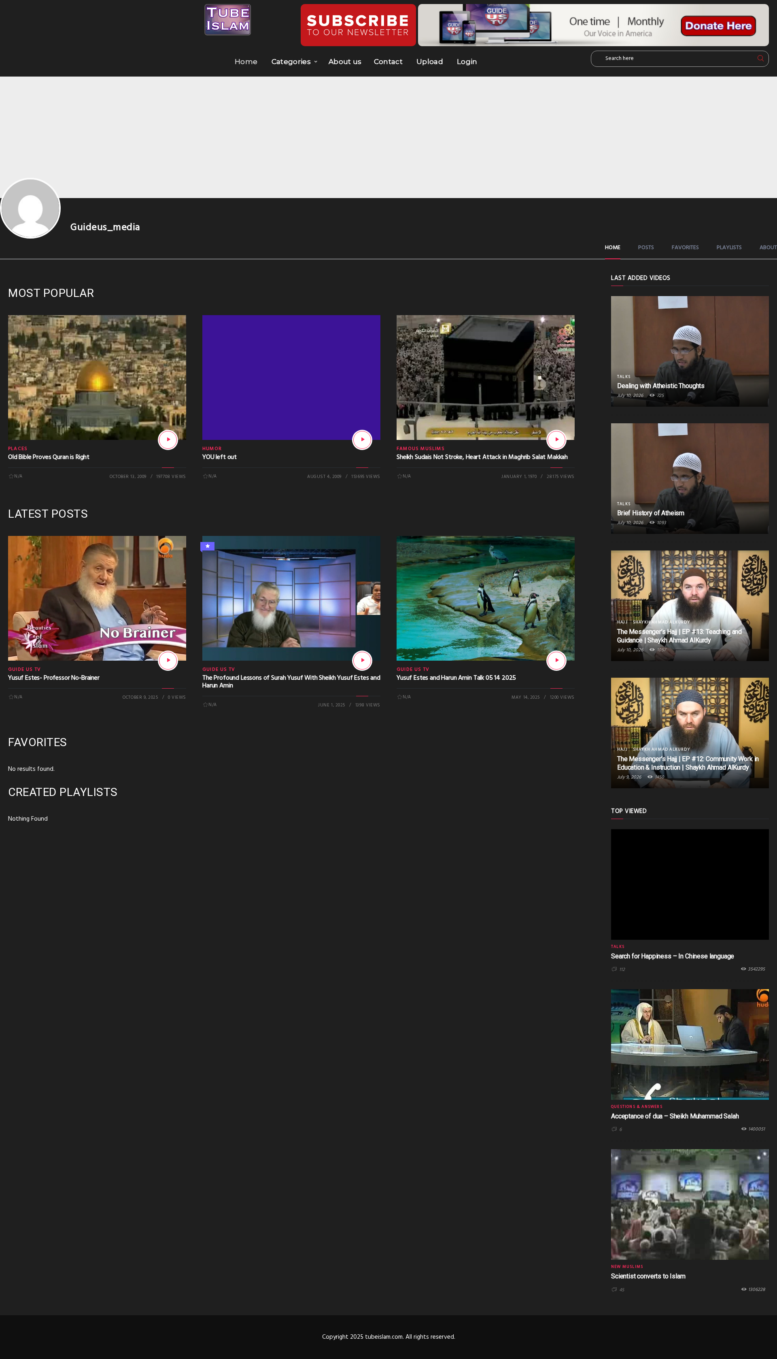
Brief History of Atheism (650, 513)
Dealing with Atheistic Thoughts (661, 386)
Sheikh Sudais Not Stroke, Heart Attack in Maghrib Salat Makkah (482, 457)
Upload (429, 62)
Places (18, 449)
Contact (388, 62)
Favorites (685, 247)
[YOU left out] (362, 440)
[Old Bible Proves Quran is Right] (168, 440)
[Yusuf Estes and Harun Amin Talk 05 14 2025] (556, 661)
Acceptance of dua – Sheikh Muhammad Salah (675, 1116)
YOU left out (219, 457)
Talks (624, 376)
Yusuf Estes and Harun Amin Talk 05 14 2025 (456, 678)
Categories (291, 62)
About (768, 247)
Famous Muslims (421, 449)
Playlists (729, 247)
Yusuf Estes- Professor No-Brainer (54, 678)
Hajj (622, 622)
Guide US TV (24, 670)
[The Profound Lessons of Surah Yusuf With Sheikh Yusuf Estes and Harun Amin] (362, 661)
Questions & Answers (636, 1106)
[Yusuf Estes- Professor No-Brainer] (168, 661)
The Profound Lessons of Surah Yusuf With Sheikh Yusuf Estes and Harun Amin (291, 682)
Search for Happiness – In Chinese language (672, 956)
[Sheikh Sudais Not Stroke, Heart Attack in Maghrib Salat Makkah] (556, 440)
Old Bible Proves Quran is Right (48, 457)
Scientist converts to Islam (648, 1276)
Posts (646, 247)
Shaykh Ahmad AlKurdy (661, 622)
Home (246, 62)
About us (345, 62)
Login (467, 62)
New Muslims (627, 1266)
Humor (212, 449)
